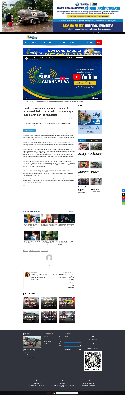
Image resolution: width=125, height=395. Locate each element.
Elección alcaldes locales (35, 250)
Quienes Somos (61, 42)
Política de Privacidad (93, 339)
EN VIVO (98, 42)
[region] (62, 16)
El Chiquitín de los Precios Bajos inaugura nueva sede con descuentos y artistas (66, 302)
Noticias (43, 42)
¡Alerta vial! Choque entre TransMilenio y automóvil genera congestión (30, 316)
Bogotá (51, 42)
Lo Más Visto (34, 42)
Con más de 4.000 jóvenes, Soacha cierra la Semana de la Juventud (49, 316)
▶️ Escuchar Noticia (29, 130)
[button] (62, 16)
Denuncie (71, 42)
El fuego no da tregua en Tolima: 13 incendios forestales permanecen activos (48, 301)
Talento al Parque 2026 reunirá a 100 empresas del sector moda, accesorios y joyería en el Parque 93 (31, 301)
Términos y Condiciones (92, 348)
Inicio (26, 42)
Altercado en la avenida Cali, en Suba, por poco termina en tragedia (67, 316)
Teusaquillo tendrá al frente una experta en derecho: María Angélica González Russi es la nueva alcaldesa (39, 276)
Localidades (44, 250)
